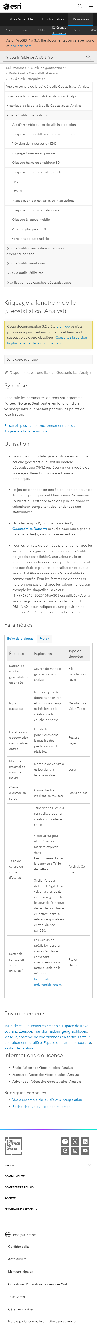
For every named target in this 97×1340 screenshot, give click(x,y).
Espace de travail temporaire (67, 1042)
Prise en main (26, 30)
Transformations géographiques (60, 1031)
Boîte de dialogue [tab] (20, 639)
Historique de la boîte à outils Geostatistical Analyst (43, 106)
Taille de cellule (16, 1026)
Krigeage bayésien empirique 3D (36, 163)
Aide (41, 30)
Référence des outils (59, 30)
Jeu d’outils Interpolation (27, 79)
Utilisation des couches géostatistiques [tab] (41, 282)
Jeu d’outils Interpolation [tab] (29, 115)
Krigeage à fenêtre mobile (31, 220)
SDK (93, 30)
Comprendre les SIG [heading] (19, 1187)
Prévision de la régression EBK (34, 143)
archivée (63, 326)
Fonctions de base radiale (30, 239)
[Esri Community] (65, 1151)
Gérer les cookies (21, 1309)
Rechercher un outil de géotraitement (42, 1107)
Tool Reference (15, 68)
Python (78, 30)
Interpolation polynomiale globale (37, 172)
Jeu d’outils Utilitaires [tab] (26, 273)
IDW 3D (17, 191)
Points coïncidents (45, 1026)
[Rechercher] (80, 6)
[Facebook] (65, 1141)
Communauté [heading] (15, 1176)
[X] (75, 1141)
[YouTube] (85, 1151)
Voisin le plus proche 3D (30, 229)
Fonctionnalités (53, 19)
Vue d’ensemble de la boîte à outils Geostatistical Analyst (47, 86)
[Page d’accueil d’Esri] (12, 6)
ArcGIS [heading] (9, 1165)
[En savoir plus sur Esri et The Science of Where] (13, 1147)
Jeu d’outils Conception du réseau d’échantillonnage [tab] (35, 251)
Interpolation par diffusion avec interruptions (44, 134)
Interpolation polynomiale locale (35, 210)
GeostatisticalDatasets (29, 529)
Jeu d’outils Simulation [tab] (27, 263)
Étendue (25, 1031)
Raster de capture (18, 1048)
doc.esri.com (21, 46)
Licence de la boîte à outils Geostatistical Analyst (41, 96)
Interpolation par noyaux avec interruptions (43, 201)
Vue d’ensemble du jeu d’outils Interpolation (44, 125)
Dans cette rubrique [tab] (22, 359)
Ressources (81, 19)
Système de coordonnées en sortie (47, 1037)
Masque (10, 1037)
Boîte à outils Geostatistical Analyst (34, 73)
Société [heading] (10, 1198)
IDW (15, 182)
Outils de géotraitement (48, 68)
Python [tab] (44, 639)
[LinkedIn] (85, 1141)
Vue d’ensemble (21, 19)
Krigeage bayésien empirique (33, 153)
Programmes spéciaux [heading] (21, 1209)
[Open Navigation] (91, 6)
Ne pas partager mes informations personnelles (42, 1321)
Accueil (10, 30)
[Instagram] (75, 1151)
